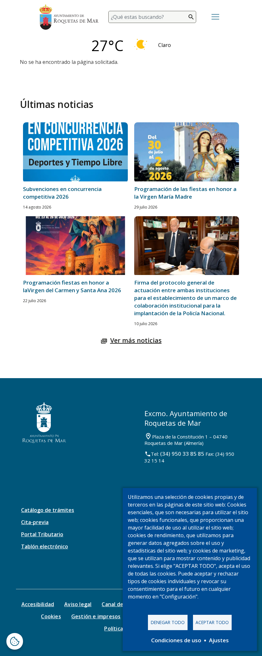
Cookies (51, 616)
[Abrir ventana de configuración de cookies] (14, 641)
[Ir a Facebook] (107, 572)
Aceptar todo (212, 622)
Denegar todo (168, 622)
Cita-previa (35, 522)
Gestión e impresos (96, 616)
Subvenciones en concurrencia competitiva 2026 (62, 192)
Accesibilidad (37, 604)
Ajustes (219, 640)
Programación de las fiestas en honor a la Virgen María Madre (185, 192)
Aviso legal (77, 604)
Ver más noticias (136, 340)
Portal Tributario (42, 534)
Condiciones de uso (176, 640)
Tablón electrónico (44, 546)
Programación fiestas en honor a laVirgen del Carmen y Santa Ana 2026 (72, 286)
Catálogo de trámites (47, 510)
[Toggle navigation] (215, 17)
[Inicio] (68, 17)
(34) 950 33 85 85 (182, 453)
